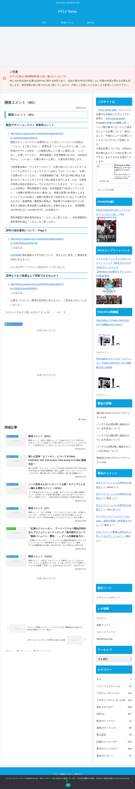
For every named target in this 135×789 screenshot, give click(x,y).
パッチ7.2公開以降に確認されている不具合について (114, 448)
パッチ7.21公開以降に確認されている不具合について (113, 437)
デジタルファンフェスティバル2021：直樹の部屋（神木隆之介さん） (114, 520)
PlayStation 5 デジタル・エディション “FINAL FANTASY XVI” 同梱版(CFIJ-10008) (114, 363)
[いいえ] (131, 782)
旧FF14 (77, 774)
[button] (129, 189)
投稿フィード (104, 625)
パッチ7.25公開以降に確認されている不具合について (113, 426)
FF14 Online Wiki (107, 110)
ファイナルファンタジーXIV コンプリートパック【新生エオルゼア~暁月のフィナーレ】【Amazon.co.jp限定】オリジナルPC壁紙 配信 (114, 267)
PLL (56, 774)
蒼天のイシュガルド (15, 324)
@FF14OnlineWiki (115, 118)
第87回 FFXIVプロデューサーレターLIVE (113, 415)
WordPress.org (104, 639)
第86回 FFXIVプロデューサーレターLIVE (113, 460)
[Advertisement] (67, 46)
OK (68, 785)
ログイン (101, 618)
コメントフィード (106, 632)
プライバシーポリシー (108, 597)
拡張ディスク (66, 774)
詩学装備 (15, 255)
